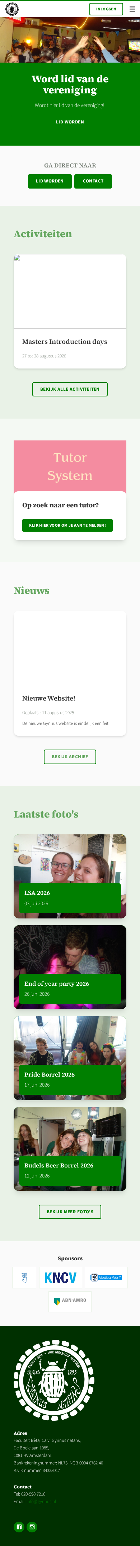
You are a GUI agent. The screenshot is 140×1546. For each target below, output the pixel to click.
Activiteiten (43, 233)
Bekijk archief (70, 757)
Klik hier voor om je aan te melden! (67, 525)
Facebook (19, 1527)
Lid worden (70, 122)
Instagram (32, 1527)
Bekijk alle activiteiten (70, 389)
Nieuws (32, 590)
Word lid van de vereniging (70, 84)
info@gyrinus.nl (41, 1501)
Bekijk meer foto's (70, 1212)
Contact (93, 181)
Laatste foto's (46, 814)
